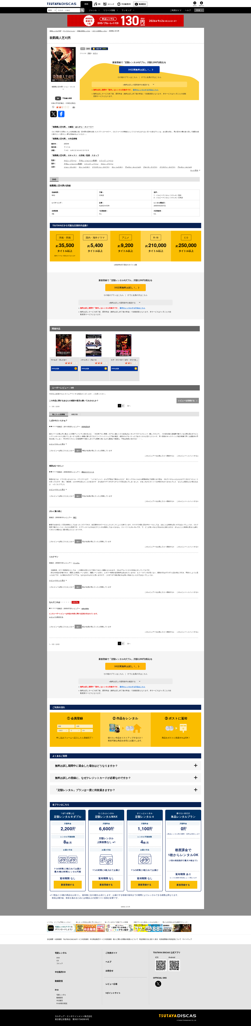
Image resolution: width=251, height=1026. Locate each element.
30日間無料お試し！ (139, 69)
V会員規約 (58, 939)
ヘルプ (188, 10)
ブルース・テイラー (150, 167)
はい (78, 450)
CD (99, 4)
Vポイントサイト (113, 993)
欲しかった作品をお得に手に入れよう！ (89, 922)
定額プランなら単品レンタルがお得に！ (147, 922)
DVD (86, 4)
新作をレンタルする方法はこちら (145, 89)
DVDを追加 (55, 368)
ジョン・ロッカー (70, 167)
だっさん (76, 563)
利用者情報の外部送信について (170, 939)
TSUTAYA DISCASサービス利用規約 (76, 939)
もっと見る (194, 170)
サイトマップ (187, 939)
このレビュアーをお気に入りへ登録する (159, 456)
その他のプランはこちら (127, 77)
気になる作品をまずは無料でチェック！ (176, 922)
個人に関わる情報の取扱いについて (125, 939)
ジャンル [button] (93, 10)
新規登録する (67, 884)
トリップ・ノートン (106, 160)
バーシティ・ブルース (89, 360)
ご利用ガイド (176, 10)
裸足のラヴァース (88, 472)
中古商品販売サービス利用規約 (101, 939)
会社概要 (50, 939)
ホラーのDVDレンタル (99, 31)
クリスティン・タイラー (100, 167)
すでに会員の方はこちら (151, 77)
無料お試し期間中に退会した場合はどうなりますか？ (86, 765)
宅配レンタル (61, 995)
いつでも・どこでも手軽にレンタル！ (59, 922)
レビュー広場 (111, 983)
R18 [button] (198, 10)
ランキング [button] (126, 10)
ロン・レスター (84, 167)
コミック (110, 4)
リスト (195, 5)
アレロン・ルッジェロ (133, 167)
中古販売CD (126, 4)
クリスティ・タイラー (167, 167)
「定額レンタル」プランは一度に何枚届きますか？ (85, 790)
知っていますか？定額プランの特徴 (116, 922)
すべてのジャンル (69, 31)
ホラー (95, 53)
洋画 (89, 53)
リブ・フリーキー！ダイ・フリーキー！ (125, 360)
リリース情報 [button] (109, 10)
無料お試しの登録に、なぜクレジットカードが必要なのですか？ (93, 778)
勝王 (74, 517)
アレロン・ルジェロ (185, 167)
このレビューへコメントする (187, 456)
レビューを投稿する (186, 400)
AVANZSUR (86, 426)
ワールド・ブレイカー (59, 360)
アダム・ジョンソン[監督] (88, 160)
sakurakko (85, 608)
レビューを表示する (56, 617)
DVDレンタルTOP (55, 31)
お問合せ (109, 970)
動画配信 (142, 4)
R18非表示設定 (61, 1003)
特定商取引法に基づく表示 (148, 939)
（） (73, 107)
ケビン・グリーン (70, 160)
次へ (128, 405)
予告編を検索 (67, 98)
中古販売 (59, 1000)
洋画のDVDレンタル (83, 31)
